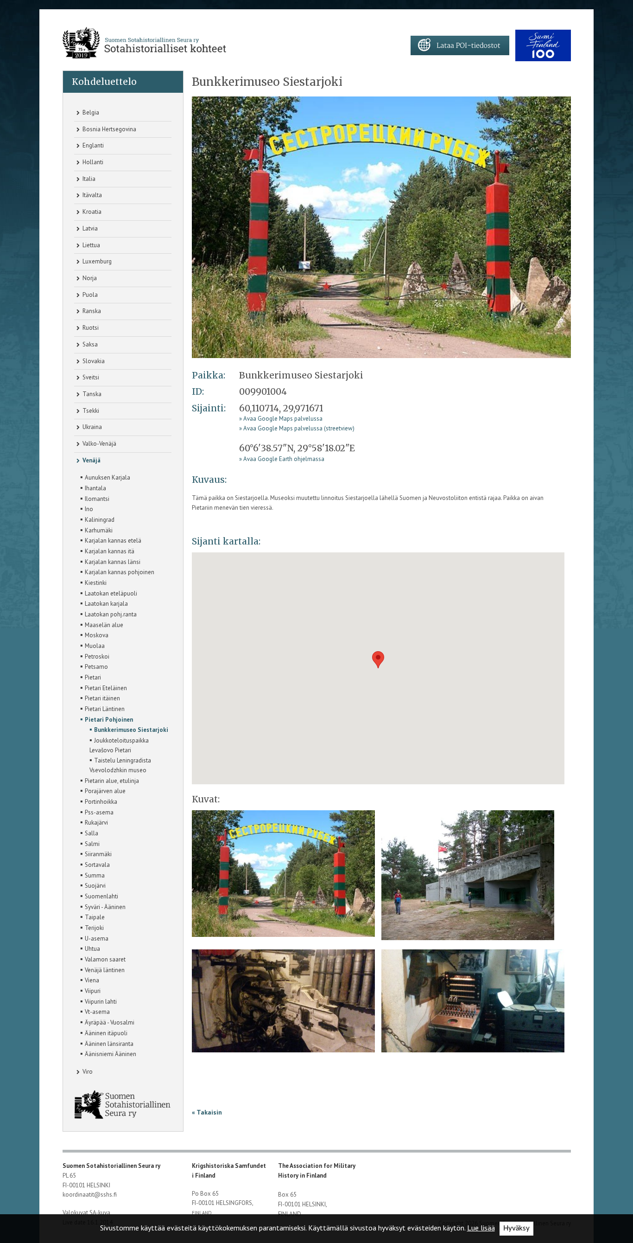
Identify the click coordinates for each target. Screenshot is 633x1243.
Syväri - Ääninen (103, 906)
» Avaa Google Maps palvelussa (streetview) (296, 428)
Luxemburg (96, 261)
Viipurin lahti (98, 1001)
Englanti (92, 145)
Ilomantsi (94, 498)
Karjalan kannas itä (107, 550)
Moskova (94, 634)
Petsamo (94, 666)
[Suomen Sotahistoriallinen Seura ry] (144, 43)
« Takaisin (207, 1112)
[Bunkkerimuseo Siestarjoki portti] (381, 227)
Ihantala (93, 487)
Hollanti (92, 162)
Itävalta (91, 195)
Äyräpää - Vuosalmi (107, 1021)
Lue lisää (481, 1227)
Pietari (90, 676)
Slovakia (93, 361)
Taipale (92, 916)
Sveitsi (90, 377)
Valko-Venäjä (98, 444)
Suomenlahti (99, 895)
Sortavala (95, 864)
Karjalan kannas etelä (110, 540)
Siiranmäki (96, 853)
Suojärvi (93, 885)
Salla (89, 832)
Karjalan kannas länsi (110, 561)
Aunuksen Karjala (105, 476)
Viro (87, 1072)
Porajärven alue (103, 790)
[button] (378, 659)
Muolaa (92, 645)
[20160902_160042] (472, 1004)
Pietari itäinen (100, 697)
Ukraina (91, 427)
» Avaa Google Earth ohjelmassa (281, 459)
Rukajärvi (94, 822)
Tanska (91, 394)
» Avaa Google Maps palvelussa (281, 419)
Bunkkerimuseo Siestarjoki (128, 729)
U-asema (94, 937)
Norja (89, 278)
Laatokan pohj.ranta (108, 613)
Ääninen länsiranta (106, 1043)
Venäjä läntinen (102, 969)
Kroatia (91, 212)
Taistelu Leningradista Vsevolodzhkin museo (120, 764)
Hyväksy (516, 1228)
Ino (86, 508)
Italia (88, 179)
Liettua (90, 245)
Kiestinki (93, 582)
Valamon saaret (103, 958)
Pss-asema (97, 811)
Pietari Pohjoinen (106, 719)
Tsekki (90, 411)
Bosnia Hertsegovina (108, 129)
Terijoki (92, 927)
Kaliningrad (97, 519)
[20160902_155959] (283, 1004)
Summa (92, 874)
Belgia (90, 112)
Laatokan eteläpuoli (108, 592)
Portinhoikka (98, 801)
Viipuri (90, 990)
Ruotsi (90, 328)
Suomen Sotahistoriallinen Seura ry (112, 1166)
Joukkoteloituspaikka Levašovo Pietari (119, 744)
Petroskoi (94, 655)
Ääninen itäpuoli (103, 1032)
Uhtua (90, 948)
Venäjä (91, 460)
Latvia (89, 228)
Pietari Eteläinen (103, 687)
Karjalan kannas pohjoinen (117, 571)
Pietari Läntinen (102, 708)
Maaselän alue (101, 624)
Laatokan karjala (104, 603)
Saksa (89, 344)
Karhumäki (96, 529)
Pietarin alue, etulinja (109, 780)
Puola (89, 295)
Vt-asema (95, 1011)
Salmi (90, 843)
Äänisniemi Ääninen (108, 1053)
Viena (89, 979)
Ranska (91, 311)
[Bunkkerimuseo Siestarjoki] (467, 878)
